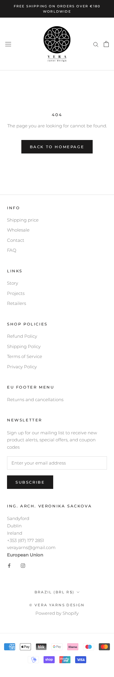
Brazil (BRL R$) (54, 592)
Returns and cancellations (35, 399)
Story (12, 283)
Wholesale (18, 230)
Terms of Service (24, 356)
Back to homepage (57, 146)
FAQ (11, 250)
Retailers (16, 303)
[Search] (96, 44)
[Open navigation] (8, 44)
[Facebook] (9, 565)
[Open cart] (106, 44)
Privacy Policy (22, 366)
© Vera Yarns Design (57, 605)
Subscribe (30, 482)
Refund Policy (22, 336)
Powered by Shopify (57, 613)
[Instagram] (23, 565)
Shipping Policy (24, 346)
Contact (15, 240)
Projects (16, 293)
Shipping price (23, 220)
